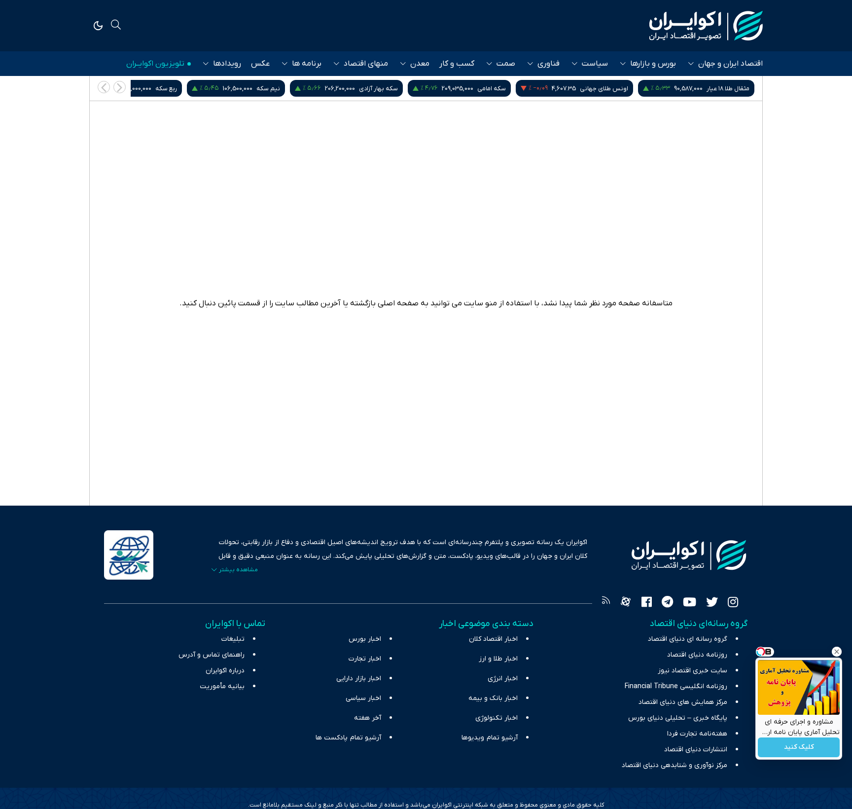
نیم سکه (268, 88)
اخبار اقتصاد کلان (493, 639)
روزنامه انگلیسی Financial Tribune (676, 686)
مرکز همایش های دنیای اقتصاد (683, 702)
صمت (506, 64)
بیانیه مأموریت (222, 686)
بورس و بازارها (653, 64)
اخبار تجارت (365, 658)
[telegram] (667, 603)
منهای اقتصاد (366, 64)
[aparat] (626, 603)
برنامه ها (306, 64)
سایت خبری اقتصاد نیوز (692, 670)
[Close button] (837, 652)
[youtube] (689, 603)
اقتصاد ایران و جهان (730, 64)
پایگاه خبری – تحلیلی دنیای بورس (677, 718)
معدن (419, 64)
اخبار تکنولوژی (496, 718)
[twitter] (712, 603)
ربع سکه (166, 88)
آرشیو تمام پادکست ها (348, 737)
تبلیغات (233, 639)
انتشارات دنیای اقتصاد (695, 749)
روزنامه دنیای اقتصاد (697, 655)
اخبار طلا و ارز (498, 658)
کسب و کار (456, 64)
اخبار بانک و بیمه (493, 698)
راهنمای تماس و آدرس (211, 655)
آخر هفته (367, 718)
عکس (260, 64)
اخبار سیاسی (363, 698)
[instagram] (733, 603)
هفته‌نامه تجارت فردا (697, 733)
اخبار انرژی (503, 678)
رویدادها (227, 64)
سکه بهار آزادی (378, 88)
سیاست (595, 64)
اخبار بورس (365, 639)
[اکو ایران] (706, 25)
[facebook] (646, 603)
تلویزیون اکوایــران (155, 64)
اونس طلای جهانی (604, 88)
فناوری (548, 64)
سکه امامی (491, 88)
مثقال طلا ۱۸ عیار (728, 88)
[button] (104, 87)
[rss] (606, 603)
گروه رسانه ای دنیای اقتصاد (687, 639)
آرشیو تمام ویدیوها (490, 737)
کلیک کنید (799, 747)
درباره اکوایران (225, 670)
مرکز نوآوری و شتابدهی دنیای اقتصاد (674, 765)
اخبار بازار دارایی (358, 678)
